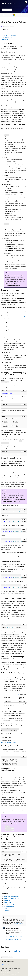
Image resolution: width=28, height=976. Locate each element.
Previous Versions (13, 968)
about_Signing (18, 810)
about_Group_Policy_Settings (8, 742)
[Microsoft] (14, 15)
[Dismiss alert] (26, 2)
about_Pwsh (7, 900)
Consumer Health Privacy (7, 972)
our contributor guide (17, 923)
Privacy (9, 970)
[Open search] (21, 15)
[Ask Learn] (23, 18)
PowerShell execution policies (9, 35)
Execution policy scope (7, 37)
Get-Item (6, 908)
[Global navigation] (1, 15)
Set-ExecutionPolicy (20, 316)
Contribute (3, 970)
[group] (14, 511)
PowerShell (8, 18)
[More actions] (26, 18)
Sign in (25, 15)
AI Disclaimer (4, 968)
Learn (2, 18)
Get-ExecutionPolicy (9, 904)
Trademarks (3, 974)
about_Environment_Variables (11, 896)
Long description (6, 33)
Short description (6, 32)
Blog (19, 968)
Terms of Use (18, 972)
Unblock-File (9, 812)
